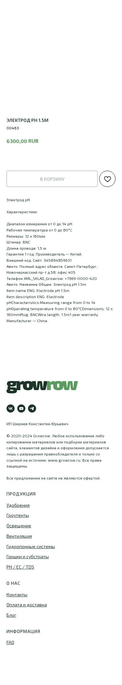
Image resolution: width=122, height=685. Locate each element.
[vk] (11, 408)
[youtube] (21, 408)
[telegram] (32, 408)
